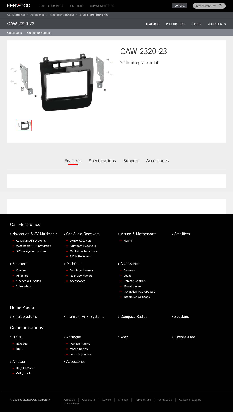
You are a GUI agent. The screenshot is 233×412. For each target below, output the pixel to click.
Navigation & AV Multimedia (34, 234)
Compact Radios (133, 316)
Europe (180, 6)
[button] (62, 82)
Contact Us (165, 400)
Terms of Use (143, 400)
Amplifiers (182, 234)
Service (106, 400)
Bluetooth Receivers (83, 246)
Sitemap (123, 400)
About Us (69, 400)
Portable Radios (80, 344)
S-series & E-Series (28, 281)
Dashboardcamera (81, 270)
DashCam (73, 264)
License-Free (184, 337)
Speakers (19, 264)
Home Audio (76, 5)
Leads (127, 276)
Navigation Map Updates (139, 292)
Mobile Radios (79, 349)
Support (197, 23)
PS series (22, 276)
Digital (17, 337)
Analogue (73, 337)
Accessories (37, 15)
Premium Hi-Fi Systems (85, 316)
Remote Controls (135, 281)
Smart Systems (24, 316)
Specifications (175, 23)
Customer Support (190, 400)
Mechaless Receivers (83, 251)
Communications (102, 5)
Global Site (88, 400)
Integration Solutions (62, 15)
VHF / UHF (23, 374)
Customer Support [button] (39, 32)
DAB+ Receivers (81, 241)
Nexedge (21, 344)
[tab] (73, 163)
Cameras (129, 270)
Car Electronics (51, 5)
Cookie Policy (72, 403)
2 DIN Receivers (80, 256)
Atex (124, 337)
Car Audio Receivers (82, 234)
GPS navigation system (31, 251)
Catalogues (14, 32)
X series (21, 270)
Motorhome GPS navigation (33, 246)
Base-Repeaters (80, 354)
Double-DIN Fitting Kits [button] (93, 15)
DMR (19, 349)
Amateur (19, 361)
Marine (128, 241)
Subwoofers (23, 286)
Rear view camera (81, 276)
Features (152, 23)
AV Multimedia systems (31, 241)
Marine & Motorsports (138, 234)
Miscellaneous (132, 286)
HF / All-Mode (25, 368)
